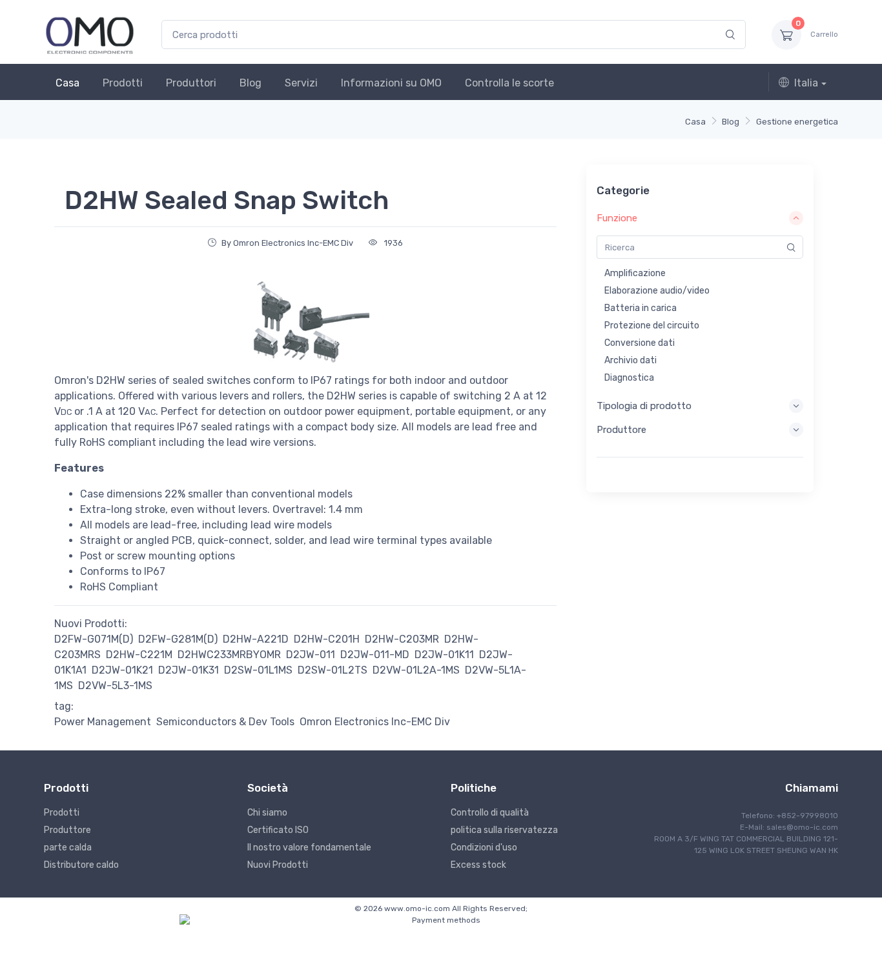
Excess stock (478, 864)
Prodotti (123, 83)
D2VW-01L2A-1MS (416, 670)
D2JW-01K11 (444, 654)
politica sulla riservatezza (504, 830)
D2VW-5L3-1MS (115, 685)
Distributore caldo (81, 864)
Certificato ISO (278, 830)
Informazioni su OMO (391, 83)
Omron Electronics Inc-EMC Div (375, 722)
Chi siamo (267, 812)
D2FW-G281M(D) (178, 639)
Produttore (67, 830)
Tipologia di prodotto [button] (644, 406)
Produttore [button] (621, 430)
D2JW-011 (310, 654)
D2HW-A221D (256, 639)
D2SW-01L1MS (258, 670)
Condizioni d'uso (484, 847)
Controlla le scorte (509, 83)
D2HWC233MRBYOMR (229, 654)
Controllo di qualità (490, 812)
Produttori (191, 83)
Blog (251, 83)
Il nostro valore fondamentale (309, 847)
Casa (67, 83)
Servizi (301, 83)
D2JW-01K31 (188, 670)
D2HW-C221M (139, 654)
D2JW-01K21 (122, 670)
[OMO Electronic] (90, 34)
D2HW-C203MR (402, 639)
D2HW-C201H (327, 639)
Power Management (102, 722)
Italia (806, 83)
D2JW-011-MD (374, 654)
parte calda (68, 847)
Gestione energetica (797, 121)
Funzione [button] (617, 218)
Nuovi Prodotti (277, 864)
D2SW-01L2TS (332, 670)
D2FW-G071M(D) (93, 639)
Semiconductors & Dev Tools (225, 722)
